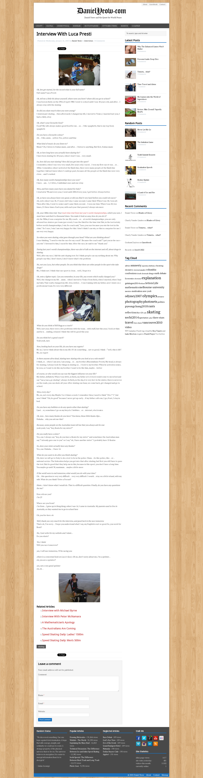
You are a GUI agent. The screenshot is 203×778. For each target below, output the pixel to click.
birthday (152, 266)
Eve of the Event (109, 743)
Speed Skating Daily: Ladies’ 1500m (62, 634)
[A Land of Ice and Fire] (130, 198)
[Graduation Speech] (130, 173)
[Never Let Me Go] (130, 135)
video (128, 327)
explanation (151, 277)
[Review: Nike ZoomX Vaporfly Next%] (130, 115)
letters (149, 283)
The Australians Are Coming (59, 628)
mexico (128, 291)
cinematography (139, 270)
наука (49, 25)
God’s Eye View (109, 740)
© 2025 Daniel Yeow (136, 775)
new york (147, 291)
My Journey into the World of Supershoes (148, 98)
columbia (151, 269)
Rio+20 (140, 312)
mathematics (132, 287)
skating (41, 646)
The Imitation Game (145, 142)
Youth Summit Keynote (146, 154)
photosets (150, 301)
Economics (129, 278)
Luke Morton (130, 334)
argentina (145, 266)
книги (124, 25)
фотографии (91, 25)
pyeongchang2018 (136, 306)
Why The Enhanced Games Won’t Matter (150, 47)
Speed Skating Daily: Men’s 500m (61, 640)
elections (137, 278)
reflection (130, 312)
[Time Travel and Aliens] (130, 90)
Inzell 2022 (139, 249)
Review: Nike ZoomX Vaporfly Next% (149, 110)
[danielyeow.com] (101, 13)
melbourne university (151, 287)
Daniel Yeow (77, 41)
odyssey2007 (133, 296)
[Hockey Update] (130, 185)
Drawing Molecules (77, 737)
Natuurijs (106, 748)
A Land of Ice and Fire (146, 192)
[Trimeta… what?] (130, 77)
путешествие (109, 25)
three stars (158, 317)
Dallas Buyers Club (110, 751)
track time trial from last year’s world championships (84, 213)
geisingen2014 (132, 283)
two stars (138, 323)
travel (129, 322)
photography (134, 301)
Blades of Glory (145, 213)
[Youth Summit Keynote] (130, 160)
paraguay (161, 296)
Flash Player (149, 334)
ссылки (136, 25)
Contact (162, 4)
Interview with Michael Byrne (59, 610)
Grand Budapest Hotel (111, 746)
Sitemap (165, 775)
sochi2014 (132, 317)
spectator (143, 317)
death (139, 273)
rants (151, 306)
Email (40, 703)
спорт (39, 25)
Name (41, 695)
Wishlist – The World (78, 740)
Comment (42, 674)
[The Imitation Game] (130, 148)
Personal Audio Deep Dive (148, 59)
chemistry (129, 270)
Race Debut (107, 737)
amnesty (135, 265)
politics (161, 302)
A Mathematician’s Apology (58, 622)
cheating (159, 265)
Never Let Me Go (144, 129)
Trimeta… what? (143, 71)
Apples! (106, 754)
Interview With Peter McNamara (61, 616)
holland (142, 283)
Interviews (88, 41)
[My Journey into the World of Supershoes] (130, 102)
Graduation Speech (144, 167)
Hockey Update (143, 180)
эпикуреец (63, 25)
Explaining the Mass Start (80, 743)
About (145, 4)
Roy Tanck (157, 331)
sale (145, 313)
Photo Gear (74, 766)
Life (155, 283)
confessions (131, 273)
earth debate (160, 273)
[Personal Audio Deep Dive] (130, 65)
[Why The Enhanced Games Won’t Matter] (130, 52)
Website (41, 711)
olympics (149, 295)
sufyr (150, 318)
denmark (145, 273)
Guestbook (153, 4)
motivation (137, 291)
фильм (77, 25)
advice (127, 265)
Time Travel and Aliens (146, 84)
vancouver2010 (152, 322)
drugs (151, 273)
